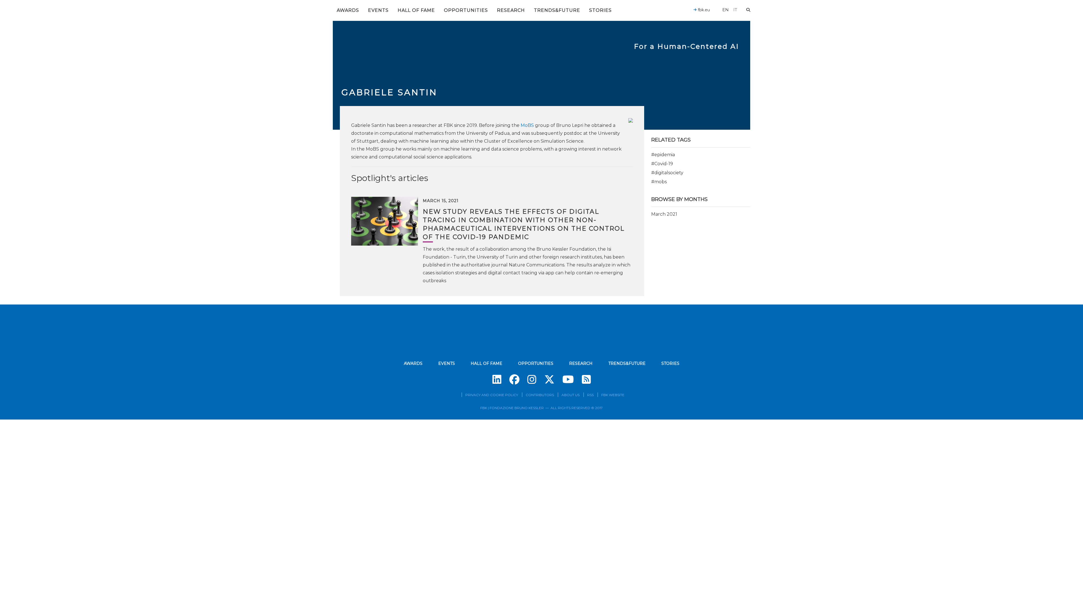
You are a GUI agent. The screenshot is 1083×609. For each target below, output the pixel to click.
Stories (600, 10)
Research (511, 10)
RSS (590, 395)
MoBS (527, 125)
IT (735, 9)
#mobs (659, 181)
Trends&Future (557, 10)
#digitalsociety (667, 172)
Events (378, 10)
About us (571, 395)
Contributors (540, 395)
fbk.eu (703, 9)
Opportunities (466, 10)
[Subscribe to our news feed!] (586, 379)
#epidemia (663, 154)
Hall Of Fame (416, 10)
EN (725, 9)
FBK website (612, 395)
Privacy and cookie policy (491, 395)
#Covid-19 (662, 163)
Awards (348, 10)
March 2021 (664, 214)
